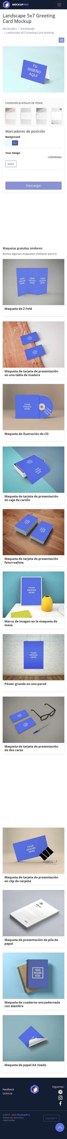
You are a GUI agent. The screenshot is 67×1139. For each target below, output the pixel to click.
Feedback (8, 1089)
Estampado (28, 28)
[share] (61, 40)
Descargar (33, 185)
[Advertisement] (33, 792)
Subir (11, 164)
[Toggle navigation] (59, 4)
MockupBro (10, 28)
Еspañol (50, 1118)
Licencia (7, 1093)
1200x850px (55, 157)
